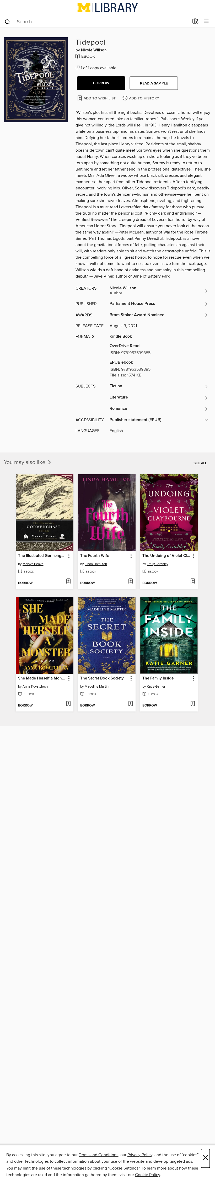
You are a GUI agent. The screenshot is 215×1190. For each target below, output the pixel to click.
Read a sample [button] (154, 83)
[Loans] (195, 22)
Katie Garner (156, 686)
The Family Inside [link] (158, 678)
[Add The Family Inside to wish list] (192, 704)
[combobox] (96, 21)
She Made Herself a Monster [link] (42, 678)
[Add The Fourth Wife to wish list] (130, 581)
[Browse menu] (206, 21)
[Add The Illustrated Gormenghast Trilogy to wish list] (68, 581)
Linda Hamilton (96, 564)
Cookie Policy (147, 1174)
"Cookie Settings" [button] (123, 1168)
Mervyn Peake (33, 564)
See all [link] (200, 463)
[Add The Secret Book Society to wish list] (130, 704)
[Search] (7, 21)
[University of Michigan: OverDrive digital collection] (107, 8)
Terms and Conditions (98, 1154)
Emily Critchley (157, 564)
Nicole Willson (94, 50)
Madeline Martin (97, 686)
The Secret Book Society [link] (102, 678)
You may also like (25, 462)
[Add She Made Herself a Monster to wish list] (68, 704)
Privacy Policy (139, 1154)
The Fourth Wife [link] (94, 556)
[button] (101, 83)
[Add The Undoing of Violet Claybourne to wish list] (192, 581)
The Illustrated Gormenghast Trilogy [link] (42, 556)
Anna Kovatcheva (35, 686)
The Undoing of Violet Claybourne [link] (166, 556)
